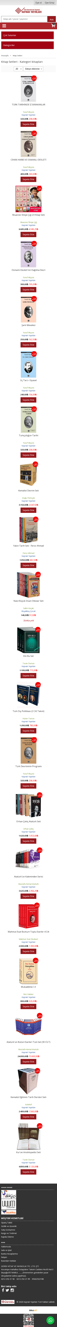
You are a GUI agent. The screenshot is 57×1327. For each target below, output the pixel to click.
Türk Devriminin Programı (28, 766)
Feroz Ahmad (28, 553)
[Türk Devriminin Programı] (28, 738)
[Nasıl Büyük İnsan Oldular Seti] (28, 573)
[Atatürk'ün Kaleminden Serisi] (28, 849)
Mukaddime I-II (28, 986)
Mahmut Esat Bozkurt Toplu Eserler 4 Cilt (28, 931)
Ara (51, 19)
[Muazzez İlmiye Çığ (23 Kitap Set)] (28, 187)
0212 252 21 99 (23, 1279)
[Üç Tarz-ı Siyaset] (28, 352)
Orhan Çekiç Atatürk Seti (28, 821)
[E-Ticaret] (33, 1310)
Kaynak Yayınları (28, 115)
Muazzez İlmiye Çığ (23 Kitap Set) (28, 214)
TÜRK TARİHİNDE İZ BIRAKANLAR (28, 104)
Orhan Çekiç (28, 829)
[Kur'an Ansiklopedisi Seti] (28, 1124)
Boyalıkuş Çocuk (28, 611)
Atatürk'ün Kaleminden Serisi (28, 876)
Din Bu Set (28, 656)
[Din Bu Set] (28, 628)
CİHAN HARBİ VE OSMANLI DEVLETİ (28, 159)
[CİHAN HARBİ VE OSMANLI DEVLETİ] (28, 132)
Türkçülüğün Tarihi (28, 435)
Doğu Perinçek (28, 498)
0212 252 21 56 (7, 1279)
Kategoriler (9, 45)
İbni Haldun (28, 994)
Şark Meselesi (28, 325)
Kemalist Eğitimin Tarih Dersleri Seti (28, 1097)
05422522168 (38, 1279)
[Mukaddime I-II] (28, 959)
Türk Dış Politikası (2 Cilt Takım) (28, 711)
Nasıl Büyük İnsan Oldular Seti (28, 600)
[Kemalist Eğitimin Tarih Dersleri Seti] (28, 1069)
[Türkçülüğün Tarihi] (28, 407)
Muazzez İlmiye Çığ (28, 222)
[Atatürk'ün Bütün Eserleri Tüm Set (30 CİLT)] (28, 1014)
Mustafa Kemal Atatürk (28, 884)
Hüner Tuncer (28, 718)
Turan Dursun (28, 663)
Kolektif (28, 1104)
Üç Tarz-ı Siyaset (28, 380)
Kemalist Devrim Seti (28, 490)
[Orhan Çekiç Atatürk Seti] (28, 793)
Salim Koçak (28, 608)
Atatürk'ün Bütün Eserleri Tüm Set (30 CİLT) (28, 1042)
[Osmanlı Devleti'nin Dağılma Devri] (28, 242)
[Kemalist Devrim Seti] (28, 463)
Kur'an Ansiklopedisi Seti (28, 1152)
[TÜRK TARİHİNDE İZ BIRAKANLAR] (28, 77)
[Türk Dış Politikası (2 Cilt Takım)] (28, 683)
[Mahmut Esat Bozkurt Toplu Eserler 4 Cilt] (28, 904)
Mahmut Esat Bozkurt (28, 939)
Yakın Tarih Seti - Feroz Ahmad (28, 545)
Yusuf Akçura (28, 112)
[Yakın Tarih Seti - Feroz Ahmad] (28, 518)
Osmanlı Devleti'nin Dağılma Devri (28, 270)
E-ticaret (24, 1310)
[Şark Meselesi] (28, 297)
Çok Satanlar (9, 35)
